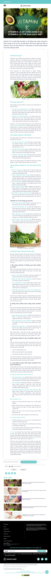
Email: (6, 551)
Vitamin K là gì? (16, 55)
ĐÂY (33, 438)
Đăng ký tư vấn (7, 1)
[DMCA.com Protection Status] (25, 575)
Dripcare (12, 432)
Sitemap (5, 538)
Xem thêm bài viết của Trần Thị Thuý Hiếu (28, 461)
